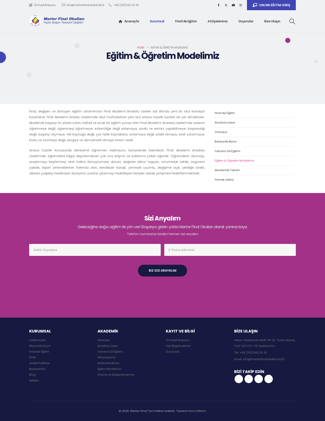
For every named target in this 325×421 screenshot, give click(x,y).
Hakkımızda (37, 340)
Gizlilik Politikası (39, 363)
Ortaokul (221, 132)
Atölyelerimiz (218, 21)
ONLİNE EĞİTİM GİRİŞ (274, 5)
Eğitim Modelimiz (109, 369)
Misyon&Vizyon (40, 346)
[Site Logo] (56, 21)
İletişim (34, 380)
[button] (292, 21)
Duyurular (246, 21)
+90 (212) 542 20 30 (253, 352)
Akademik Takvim (227, 170)
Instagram (258, 379)
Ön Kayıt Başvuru (45, 5)
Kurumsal (157, 21)
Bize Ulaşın (272, 21)
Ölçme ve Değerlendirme (116, 375)
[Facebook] (219, 5)
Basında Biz (37, 369)
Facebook (239, 379)
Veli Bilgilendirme (178, 346)
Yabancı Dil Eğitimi (227, 151)
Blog (32, 375)
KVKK (32, 357)
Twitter (249, 379)
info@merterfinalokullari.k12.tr (85, 5)
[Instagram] (240, 5)
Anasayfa (131, 21)
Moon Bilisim (197, 411)
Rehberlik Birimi (226, 141)
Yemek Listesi (224, 180)
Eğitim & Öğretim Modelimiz (234, 160)
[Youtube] (233, 5)
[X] (226, 5)
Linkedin (268, 379)
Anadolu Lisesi (225, 122)
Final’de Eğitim (186, 21)
